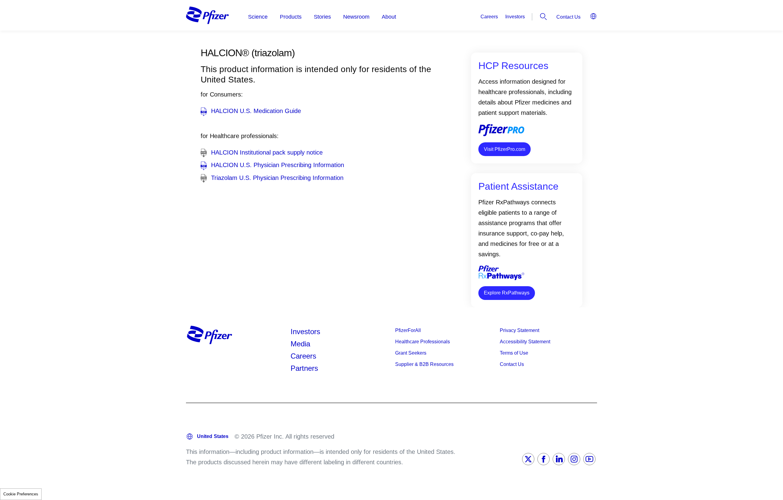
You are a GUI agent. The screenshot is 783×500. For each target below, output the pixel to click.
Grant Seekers (410, 353)
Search (543, 16)
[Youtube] (589, 459)
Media (300, 344)
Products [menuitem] (291, 17)
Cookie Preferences (20, 494)
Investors (515, 16)
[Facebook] (543, 459)
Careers (489, 16)
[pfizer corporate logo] (207, 15)
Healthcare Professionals (422, 341)
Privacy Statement (519, 330)
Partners (304, 368)
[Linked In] (559, 459)
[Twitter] (528, 459)
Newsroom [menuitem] (356, 17)
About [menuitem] (389, 17)
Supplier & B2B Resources (424, 364)
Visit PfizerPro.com (504, 149)
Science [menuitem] (258, 17)
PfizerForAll (408, 330)
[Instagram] (574, 459)
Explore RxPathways (506, 292)
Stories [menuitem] (322, 17)
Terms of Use (514, 353)
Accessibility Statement (525, 341)
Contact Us (568, 17)
